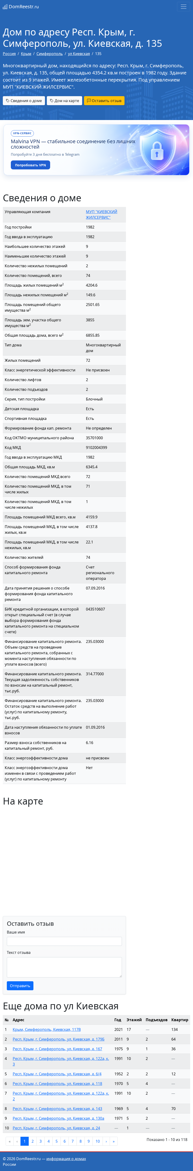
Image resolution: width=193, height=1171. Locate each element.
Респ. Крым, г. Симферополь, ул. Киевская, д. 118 (57, 1083)
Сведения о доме (26, 100)
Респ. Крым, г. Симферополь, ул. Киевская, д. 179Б (59, 1039)
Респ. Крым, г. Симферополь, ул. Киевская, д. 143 (57, 1108)
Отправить (20, 985)
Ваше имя (16, 932)
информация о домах (66, 1158)
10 (98, 1141)
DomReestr (23, 6)
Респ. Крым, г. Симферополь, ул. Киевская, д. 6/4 (57, 1073)
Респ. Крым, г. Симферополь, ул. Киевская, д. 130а (58, 1118)
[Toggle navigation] (183, 6)
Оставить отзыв (106, 100)
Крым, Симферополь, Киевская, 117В (47, 1029)
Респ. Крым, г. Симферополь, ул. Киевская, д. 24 (56, 1128)
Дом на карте (66, 100)
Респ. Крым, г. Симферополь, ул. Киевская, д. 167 (57, 1048)
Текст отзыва (19, 952)
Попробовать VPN (30, 165)
